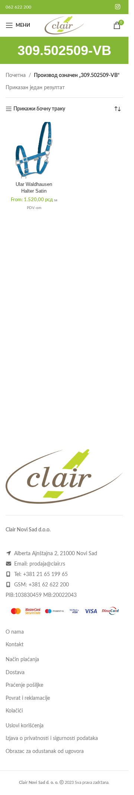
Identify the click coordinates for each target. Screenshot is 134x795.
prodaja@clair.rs (47, 564)
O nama (15, 632)
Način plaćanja (22, 659)
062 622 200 (18, 7)
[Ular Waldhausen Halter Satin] (34, 150)
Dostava (15, 672)
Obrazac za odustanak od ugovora (45, 751)
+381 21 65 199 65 (45, 574)
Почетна (16, 75)
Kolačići (14, 711)
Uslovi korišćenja (25, 725)
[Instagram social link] (118, 7)
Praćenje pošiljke (24, 685)
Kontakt (14, 644)
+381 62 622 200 (49, 585)
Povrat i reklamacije (28, 698)
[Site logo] (64, 25)
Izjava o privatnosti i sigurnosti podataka (52, 738)
